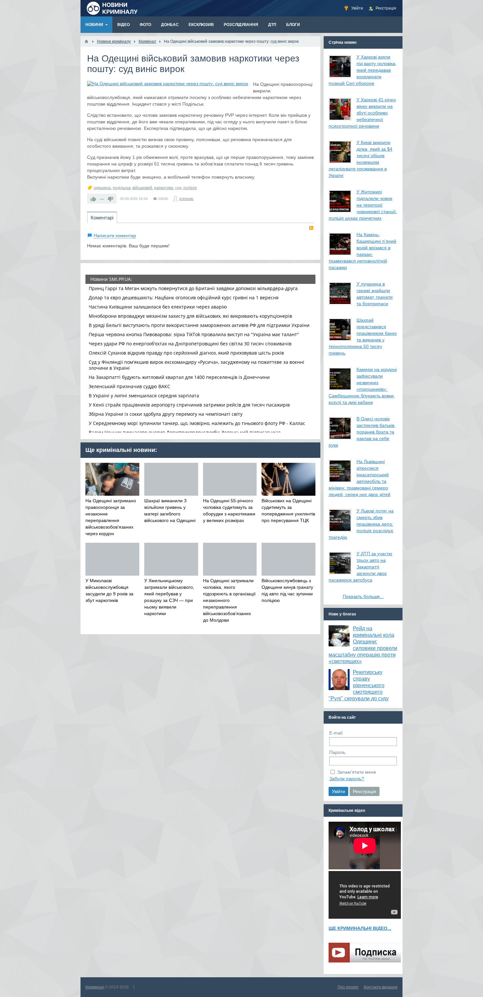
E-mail (335, 732)
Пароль (337, 752)
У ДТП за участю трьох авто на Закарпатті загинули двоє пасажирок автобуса (360, 567)
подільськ (121, 188)
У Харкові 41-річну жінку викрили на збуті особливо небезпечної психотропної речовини (362, 113)
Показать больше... (363, 596)
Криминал (94, 987)
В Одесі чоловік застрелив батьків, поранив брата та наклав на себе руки (362, 432)
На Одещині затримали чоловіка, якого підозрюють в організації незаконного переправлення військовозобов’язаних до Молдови (229, 600)
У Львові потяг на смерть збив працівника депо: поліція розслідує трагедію (361, 524)
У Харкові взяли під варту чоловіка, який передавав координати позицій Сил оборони (363, 70)
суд (178, 188)
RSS (311, 228)
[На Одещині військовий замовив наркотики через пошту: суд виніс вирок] (167, 83)
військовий (142, 188)
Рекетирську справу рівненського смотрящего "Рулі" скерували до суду (359, 685)
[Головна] (86, 41)
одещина (102, 188)
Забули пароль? (346, 778)
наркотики (163, 188)
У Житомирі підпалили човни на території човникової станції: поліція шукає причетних (363, 205)
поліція (190, 188)
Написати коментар (115, 235)
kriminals (186, 199)
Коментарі (102, 217)
